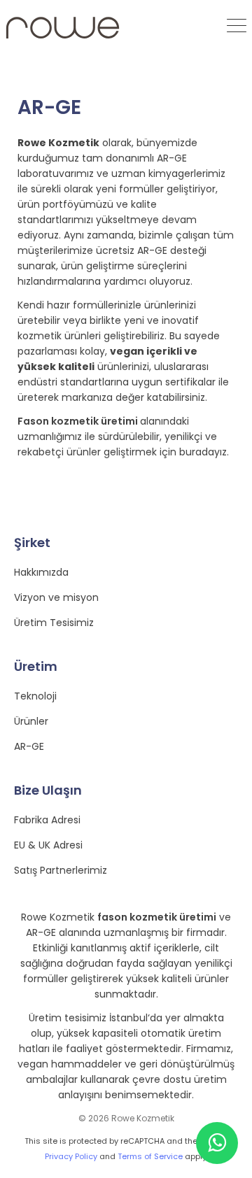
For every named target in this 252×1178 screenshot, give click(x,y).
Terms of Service (150, 1156)
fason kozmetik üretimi (156, 917)
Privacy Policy (71, 1156)
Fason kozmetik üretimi (79, 421)
